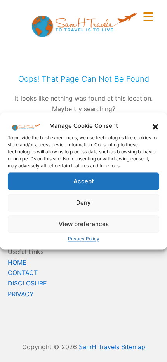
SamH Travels (99, 347)
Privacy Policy (83, 239)
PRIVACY (21, 294)
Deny (83, 202)
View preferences (84, 224)
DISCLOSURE (27, 283)
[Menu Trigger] (148, 16)
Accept (83, 181)
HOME (17, 262)
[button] (155, 126)
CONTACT (23, 273)
